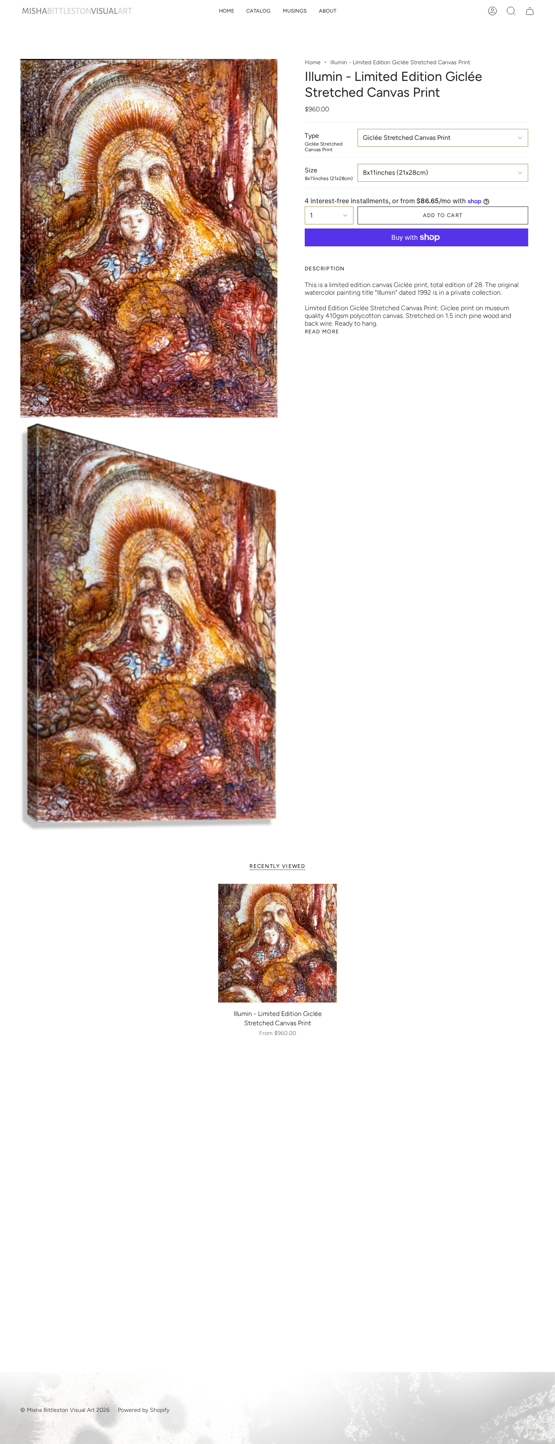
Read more (322, 331)
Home (313, 62)
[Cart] (529, 11)
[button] (258, 11)
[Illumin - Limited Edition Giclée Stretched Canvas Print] (277, 943)
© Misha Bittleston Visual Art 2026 (65, 1410)
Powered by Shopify (143, 1410)
